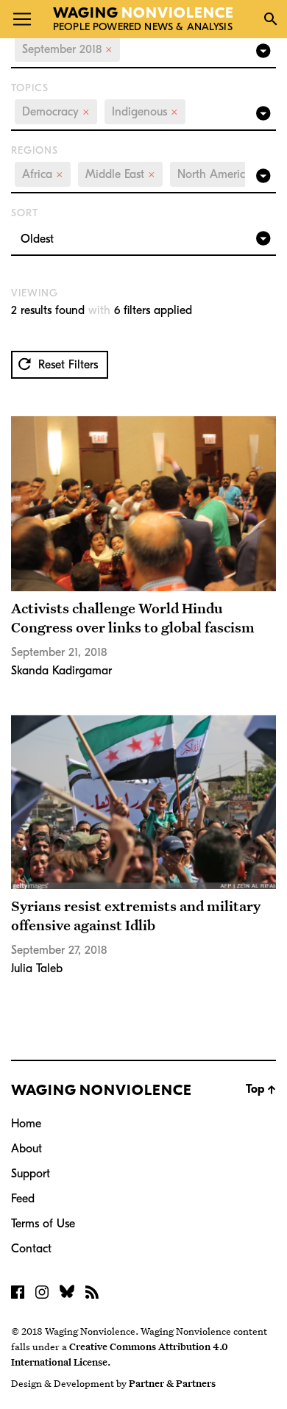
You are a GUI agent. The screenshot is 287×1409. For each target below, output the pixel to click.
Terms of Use (43, 1223)
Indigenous (145, 111)
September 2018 (67, 49)
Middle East (120, 174)
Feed (23, 1198)
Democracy (56, 111)
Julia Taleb (37, 968)
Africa (42, 174)
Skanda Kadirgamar (61, 670)
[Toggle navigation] (22, 19)
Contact (31, 1248)
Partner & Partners (172, 1383)
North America (220, 174)
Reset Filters (66, 364)
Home (26, 1123)
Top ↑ (261, 1089)
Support (30, 1173)
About (26, 1148)
